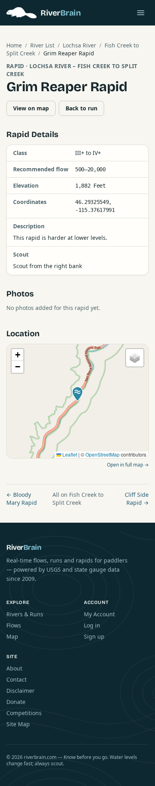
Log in (92, 625)
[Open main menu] (141, 13)
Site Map (18, 724)
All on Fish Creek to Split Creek (77, 498)
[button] (77, 394)
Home (14, 45)
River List (42, 45)
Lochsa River (79, 45)
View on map (31, 108)
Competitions (24, 713)
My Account (99, 614)
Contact (16, 679)
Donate (15, 702)
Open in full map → (128, 464)
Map (12, 636)
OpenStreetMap (102, 454)
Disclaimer (20, 690)
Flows (13, 625)
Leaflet (69, 454)
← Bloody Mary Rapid (21, 498)
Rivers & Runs (24, 614)
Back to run (81, 108)
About (14, 668)
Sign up (94, 636)
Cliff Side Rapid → (137, 498)
